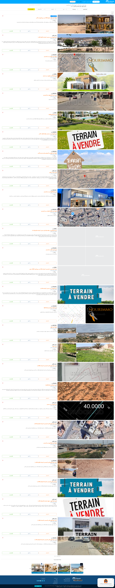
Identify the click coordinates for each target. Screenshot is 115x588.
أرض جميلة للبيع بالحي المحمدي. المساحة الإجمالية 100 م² (45, 539)
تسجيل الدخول (78, 1)
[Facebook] (44, 580)
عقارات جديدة (89, 1)
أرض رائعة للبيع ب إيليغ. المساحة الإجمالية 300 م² (47, 501)
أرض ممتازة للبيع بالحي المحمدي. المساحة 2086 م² (47, 365)
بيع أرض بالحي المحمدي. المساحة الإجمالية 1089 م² (47, 481)
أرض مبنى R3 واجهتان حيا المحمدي (50, 95)
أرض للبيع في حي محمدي (52, 404)
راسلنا (57, 579)
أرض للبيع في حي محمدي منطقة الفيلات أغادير (48, 133)
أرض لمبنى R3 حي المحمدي (51, 249)
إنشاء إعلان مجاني (72, 1)
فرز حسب (112, 11)
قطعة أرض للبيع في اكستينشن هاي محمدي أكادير (47, 153)
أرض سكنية (54, 346)
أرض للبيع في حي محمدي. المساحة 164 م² (48, 288)
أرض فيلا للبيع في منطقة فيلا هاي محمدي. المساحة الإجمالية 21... (44, 230)
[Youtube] (39, 580)
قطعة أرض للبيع (54, 327)
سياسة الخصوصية (55, 583)
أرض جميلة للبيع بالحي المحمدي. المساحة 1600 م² (47, 520)
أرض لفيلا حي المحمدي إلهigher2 (50, 307)
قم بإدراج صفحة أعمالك (67, 579)
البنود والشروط (56, 582)
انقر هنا (63, 586)
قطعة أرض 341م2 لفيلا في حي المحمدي (49, 211)
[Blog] (40, 580)
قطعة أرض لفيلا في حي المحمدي (50, 56)
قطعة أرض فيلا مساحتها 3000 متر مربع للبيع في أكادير (46, 17)
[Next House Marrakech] (41, 564)
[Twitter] (42, 580)
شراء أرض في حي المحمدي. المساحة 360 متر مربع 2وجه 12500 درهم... (43, 269)
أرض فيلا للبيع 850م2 (53, 114)
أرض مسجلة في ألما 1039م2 (51, 385)
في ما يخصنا (56, 578)
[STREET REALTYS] (55, 564)
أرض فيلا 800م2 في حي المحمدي (50, 191)
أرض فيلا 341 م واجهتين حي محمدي (50, 75)
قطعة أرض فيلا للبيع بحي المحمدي (50, 443)
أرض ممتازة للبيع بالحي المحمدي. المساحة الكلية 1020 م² (46, 462)
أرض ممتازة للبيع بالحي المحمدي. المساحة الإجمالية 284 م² (45, 423)
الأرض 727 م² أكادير (53, 172)
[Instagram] (37, 580)
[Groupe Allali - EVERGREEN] (65, 564)
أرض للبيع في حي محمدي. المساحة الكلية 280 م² (47, 37)
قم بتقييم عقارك (96, 1)
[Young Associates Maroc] (81, 564)
